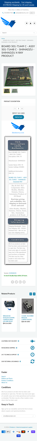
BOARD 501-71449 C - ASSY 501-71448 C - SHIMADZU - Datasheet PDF (18, 180)
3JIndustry (12, 427)
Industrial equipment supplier (24, 427)
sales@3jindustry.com (22, 13)
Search (3, 376)
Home (3, 38)
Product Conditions (7, 380)
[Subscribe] (33, 416)
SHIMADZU (12, 273)
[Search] (34, 32)
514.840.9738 (8, 13)
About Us (4, 382)
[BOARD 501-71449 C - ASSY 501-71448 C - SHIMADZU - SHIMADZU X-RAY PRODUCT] (18, 76)
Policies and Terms (7, 378)
